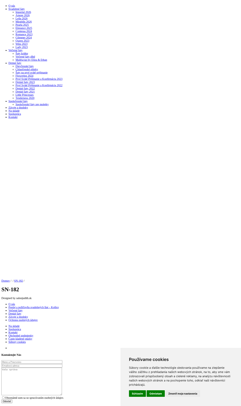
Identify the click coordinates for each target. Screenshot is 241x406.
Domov (5, 280)
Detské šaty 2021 (25, 91)
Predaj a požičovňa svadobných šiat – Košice (33, 307)
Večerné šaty (15, 50)
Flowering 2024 (24, 75)
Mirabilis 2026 (24, 21)
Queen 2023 (22, 40)
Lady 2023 (22, 47)
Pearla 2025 (22, 24)
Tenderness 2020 (25, 98)
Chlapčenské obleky (27, 69)
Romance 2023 (24, 34)
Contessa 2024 (24, 31)
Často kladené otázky (20, 338)
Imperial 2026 (23, 12)
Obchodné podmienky (20, 335)
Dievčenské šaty (25, 66)
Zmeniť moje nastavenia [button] (182, 393)
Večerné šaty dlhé (25, 56)
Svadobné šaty (16, 8)
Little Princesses (25, 94)
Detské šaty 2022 (25, 88)
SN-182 (18, 280)
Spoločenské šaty (18, 101)
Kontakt (12, 117)
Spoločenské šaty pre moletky (32, 104)
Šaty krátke (22, 53)
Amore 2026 (23, 15)
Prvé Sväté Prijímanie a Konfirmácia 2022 (39, 85)
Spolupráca (14, 113)
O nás (11, 5)
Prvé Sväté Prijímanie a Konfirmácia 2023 (39, 78)
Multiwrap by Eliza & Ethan (31, 59)
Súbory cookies (17, 341)
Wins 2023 (22, 43)
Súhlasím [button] (137, 393)
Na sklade (14, 110)
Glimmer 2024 (24, 37)
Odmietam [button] (155, 393)
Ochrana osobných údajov (23, 320)
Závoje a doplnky (18, 107)
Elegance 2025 (24, 28)
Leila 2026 (22, 18)
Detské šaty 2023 (25, 82)
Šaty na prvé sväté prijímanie (32, 72)
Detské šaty (14, 63)
